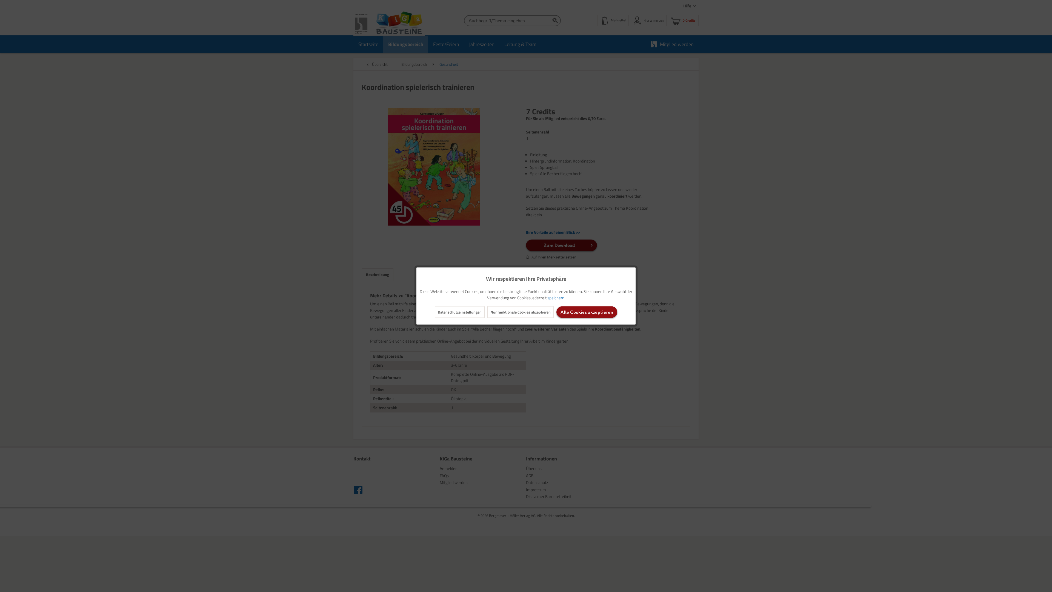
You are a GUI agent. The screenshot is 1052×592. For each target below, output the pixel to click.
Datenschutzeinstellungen (460, 312)
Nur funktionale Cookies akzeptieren (520, 312)
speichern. (556, 298)
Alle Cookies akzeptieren (587, 312)
